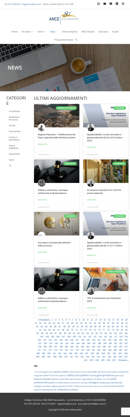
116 (110, 336)
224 (97, 360)
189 (43, 353)
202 (114, 353)
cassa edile (91, 371)
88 (60, 333)
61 (122, 326)
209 (60, 356)
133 (109, 339)
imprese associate (59, 379)
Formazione (14, 131)
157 (55, 346)
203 (120, 353)
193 (65, 353)
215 (93, 356)
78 (108, 329)
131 (99, 339)
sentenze (38, 389)
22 (40, 323)
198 (92, 353)
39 (117, 323)
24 (49, 323)
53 (86, 326)
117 (115, 336)
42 (37, 326)
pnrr (78, 382)
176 (66, 350)
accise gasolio (43, 372)
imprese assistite (42, 378)
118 (120, 336)
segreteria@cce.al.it (31, 4)
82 (126, 329)
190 (49, 353)
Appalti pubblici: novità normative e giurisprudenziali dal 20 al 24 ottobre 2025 (104, 137)
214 (87, 356)
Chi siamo (26, 31)
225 (102, 360)
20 (126, 319)
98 (106, 333)
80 (117, 329)
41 (127, 323)
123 (55, 339)
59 (113, 326)
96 (96, 333)
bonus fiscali (80, 372)
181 (93, 350)
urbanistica (63, 389)
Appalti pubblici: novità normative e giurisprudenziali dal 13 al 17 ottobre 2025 (104, 245)
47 (60, 326)
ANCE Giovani (88, 31)
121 (44, 339)
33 (90, 323)
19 (122, 319)
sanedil (106, 386)
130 (93, 339)
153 (126, 343)
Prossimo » (123, 360)
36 (104, 323)
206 (43, 356)
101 (120, 333)
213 (82, 356)
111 (84, 336)
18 (118, 319)
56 (100, 326)
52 (82, 326)
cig (98, 371)
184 (109, 350)
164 (93, 346)
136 (126, 339)
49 (69, 326)
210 (66, 356)
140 (56, 343)
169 (120, 346)
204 (126, 353)
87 (56, 333)
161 (77, 346)
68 (63, 329)
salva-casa (98, 386)
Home (14, 31)
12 (92, 319)
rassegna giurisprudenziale (110, 382)
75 (95, 329)
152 (120, 343)
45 (51, 326)
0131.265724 (14, 4)
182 (98, 350)
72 (81, 329)
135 (120, 339)
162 (82, 346)
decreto (54, 375)
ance (52, 372)
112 (89, 336)
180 (88, 350)
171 (39, 350)
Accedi (115, 31)
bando (72, 372)
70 (72, 329)
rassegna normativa (42, 386)
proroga (84, 382)
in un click (105, 379)
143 (72, 343)
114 (100, 336)
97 (101, 333)
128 (82, 339)
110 (79, 336)
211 (71, 356)
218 (109, 356)
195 (75, 353)
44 (46, 326)
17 (113, 319)
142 (66, 343)
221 (126, 356)
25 (54, 323)
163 (88, 346)
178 (77, 350)
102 (126, 333)
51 (78, 326)
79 (113, 329)
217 (103, 356)
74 (90, 329)
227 (114, 360)
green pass (119, 375)
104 (47, 336)
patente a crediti (55, 382)
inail (71, 379)
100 (115, 333)
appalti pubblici (61, 371)
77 (104, 329)
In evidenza (14, 111)
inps (99, 378)
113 (95, 336)
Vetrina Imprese (69, 31)
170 (126, 346)
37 (108, 323)
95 (92, 333)
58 (109, 326)
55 (95, 326)
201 (108, 353)
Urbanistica (14, 154)
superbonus (48, 389)
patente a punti (69, 382)
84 (42, 333)
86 (51, 333)
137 (39, 343)
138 (45, 343)
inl (95, 379)
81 (122, 329)
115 (105, 336)
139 (50, 343)
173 (50, 350)
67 (58, 329)
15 (105, 319)
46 (55, 326)
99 (110, 333)
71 (77, 329)
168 (115, 346)
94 (87, 333)
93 (83, 333)
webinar (74, 389)
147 (94, 343)
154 (39, 346)
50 (73, 326)
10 (84, 319)
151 (115, 343)
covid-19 (47, 375)
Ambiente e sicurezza (14, 118)
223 (91, 360)
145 (83, 343)
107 (63, 336)
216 (98, 356)
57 (104, 326)
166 (104, 346)
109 (74, 336)
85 (47, 333)
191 (54, 353)
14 (101, 319)
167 (109, 346)
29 (72, 323)
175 (60, 350)
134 (115, 339)
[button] (76, 39)
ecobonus (62, 375)
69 (68, 329)
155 (45, 346)
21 (36, 323)
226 (108, 360)
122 (50, 339)
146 (88, 343)
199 (97, 353)
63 (40, 329)
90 (69, 333)
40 (122, 323)
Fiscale (12, 125)
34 (95, 323)
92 (78, 333)
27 (63, 323)
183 (104, 350)
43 (41, 326)
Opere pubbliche (13, 147)
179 (82, 350)
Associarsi (103, 31)
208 (54, 356)
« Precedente (44, 319)
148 (99, 343)
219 (114, 356)
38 (113, 323)
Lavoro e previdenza (14, 138)
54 (91, 326)
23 (45, 323)
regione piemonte (59, 386)
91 (74, 333)
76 (99, 329)
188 (38, 353)
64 (45, 329)
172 (44, 350)
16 (109, 319)
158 (61, 346)
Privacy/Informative (63, 39)
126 (71, 339)
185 (115, 350)
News (52, 31)
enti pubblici (82, 375)
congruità (38, 375)
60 (117, 326)
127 (77, 339)
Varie (11, 159)
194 (70, 353)
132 (104, 339)
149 (105, 343)
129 (88, 339)
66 (54, 329)
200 (103, 353)
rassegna (93, 382)
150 (110, 343)
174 (55, 350)
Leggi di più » (43, 144)
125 (66, 339)
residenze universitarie (83, 386)
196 (81, 353)
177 (71, 350)
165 (98, 346)
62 (126, 326)
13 (96, 319)
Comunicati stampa (109, 371)
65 (49, 329)
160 (71, 346)
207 (49, 356)
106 (58, 336)
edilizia (71, 375)
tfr (55, 389)
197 (86, 353)
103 (41, 336)
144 (77, 343)
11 (88, 319)
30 (77, 323)
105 (52, 336)
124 (61, 339)
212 (76, 356)
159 (66, 346)
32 (86, 323)
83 (38, 333)
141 (61, 343)
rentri (70, 386)
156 (50, 346)
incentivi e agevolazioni (83, 379)
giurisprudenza (105, 375)
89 (65, 333)
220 (120, 356)
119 (126, 336)
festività (92, 375)
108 (68, 336)
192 (59, 353)
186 (120, 350)
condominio (123, 371)
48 (64, 326)
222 (85, 360)
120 (39, 339)
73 (86, 329)
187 (126, 350)
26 (58, 323)
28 (68, 323)
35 (99, 323)
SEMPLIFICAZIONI (117, 386)
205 (37, 356)
